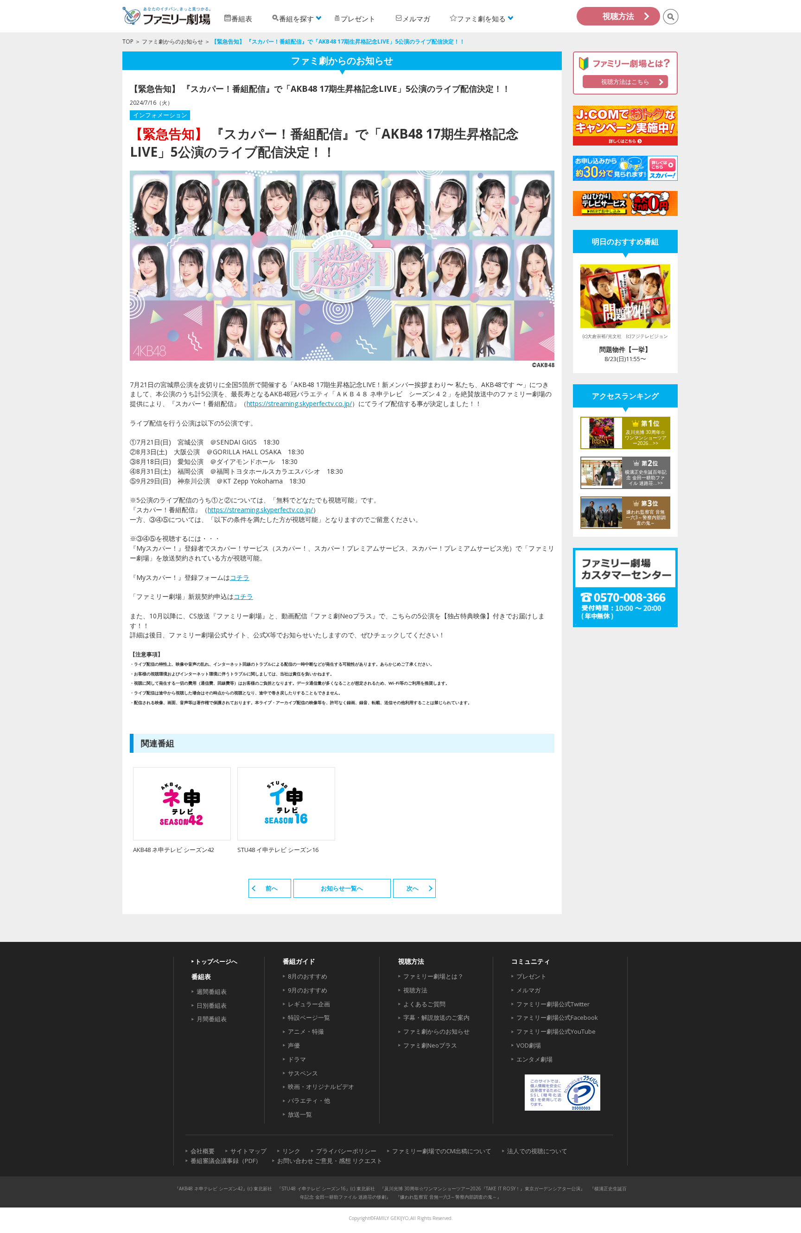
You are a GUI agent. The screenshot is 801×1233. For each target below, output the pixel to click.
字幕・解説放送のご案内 (436, 1017)
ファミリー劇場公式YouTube (556, 1031)
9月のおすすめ (307, 990)
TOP (128, 41)
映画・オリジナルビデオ (321, 1086)
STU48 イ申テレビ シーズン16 (277, 849)
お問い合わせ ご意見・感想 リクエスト (329, 1161)
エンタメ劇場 (534, 1059)
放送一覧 (300, 1114)
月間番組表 (212, 1019)
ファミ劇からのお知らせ (172, 41)
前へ (272, 888)
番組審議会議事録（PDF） (226, 1161)
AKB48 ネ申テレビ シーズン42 (173, 849)
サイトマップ (248, 1151)
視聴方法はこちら (625, 81)
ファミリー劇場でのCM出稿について (441, 1151)
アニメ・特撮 (306, 1031)
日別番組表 (212, 1005)
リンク (291, 1151)
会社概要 (203, 1151)
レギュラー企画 (309, 1004)
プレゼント (531, 976)
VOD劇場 (528, 1045)
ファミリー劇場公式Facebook (557, 1017)
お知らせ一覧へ (342, 888)
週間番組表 (212, 991)
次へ (413, 888)
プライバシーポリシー (346, 1151)
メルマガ (528, 990)
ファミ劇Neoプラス (430, 1045)
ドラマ (297, 1059)
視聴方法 (618, 16)
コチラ (239, 577)
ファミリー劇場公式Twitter (553, 1004)
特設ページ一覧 (309, 1017)
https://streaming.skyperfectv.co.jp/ (299, 403)
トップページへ (216, 961)
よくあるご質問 (424, 1004)
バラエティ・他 (309, 1100)
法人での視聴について (537, 1151)
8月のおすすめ (307, 976)
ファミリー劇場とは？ (433, 976)
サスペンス (303, 1073)
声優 (294, 1045)
